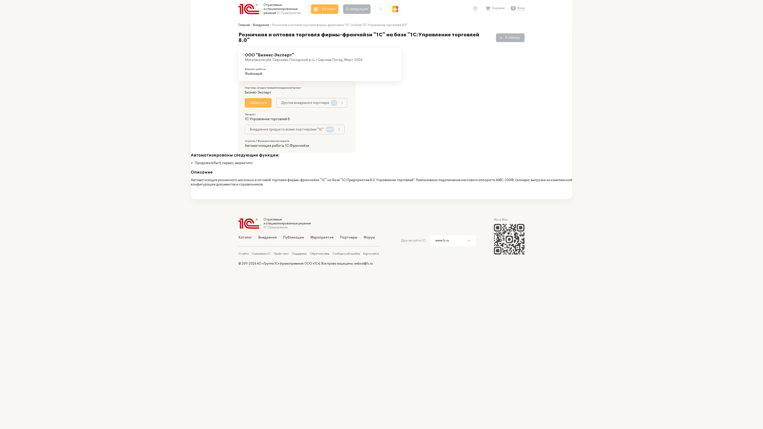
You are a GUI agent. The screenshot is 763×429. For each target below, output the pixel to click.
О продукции (357, 9)
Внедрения (261, 25)
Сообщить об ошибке (346, 253)
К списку (512, 38)
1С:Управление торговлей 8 (267, 119)
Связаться (258, 103)
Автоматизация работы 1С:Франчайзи (277, 146)
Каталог (245, 238)
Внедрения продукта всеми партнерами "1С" (292, 129)
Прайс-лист (281, 253)
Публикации (293, 238)
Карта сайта (371, 253)
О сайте (243, 253)
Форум (369, 238)
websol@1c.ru (363, 263)
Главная (244, 25)
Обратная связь (319, 253)
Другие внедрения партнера (308, 103)
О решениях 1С (261, 253)
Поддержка (299, 253)
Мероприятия (322, 238)
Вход (521, 8)
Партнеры (348, 238)
